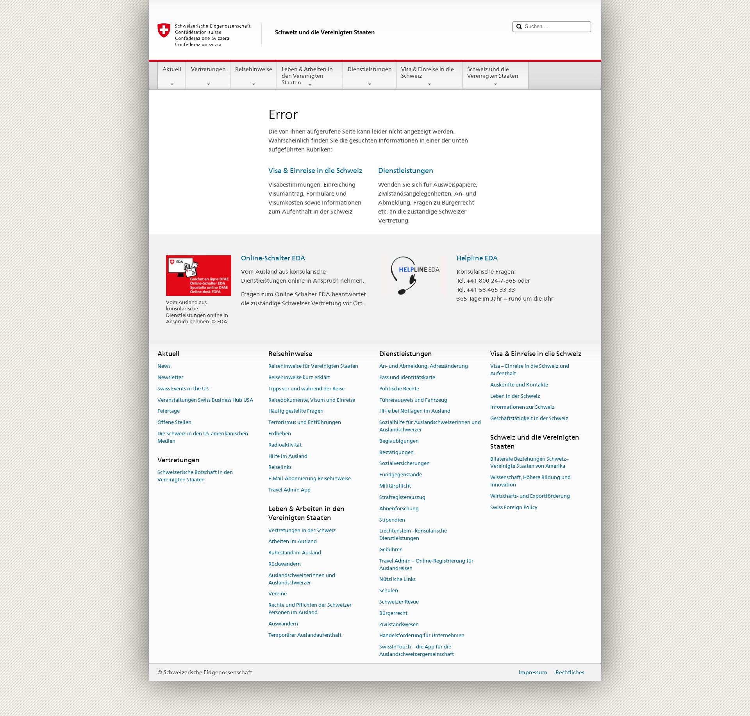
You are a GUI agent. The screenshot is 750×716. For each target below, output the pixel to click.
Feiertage (168, 411)
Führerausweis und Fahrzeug (413, 400)
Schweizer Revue (399, 602)
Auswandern (283, 624)
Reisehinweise (253, 69)
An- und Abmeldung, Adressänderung (423, 366)
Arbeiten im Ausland (292, 542)
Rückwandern (284, 564)
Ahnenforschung (399, 508)
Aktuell (171, 69)
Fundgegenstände (400, 475)
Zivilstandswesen (399, 624)
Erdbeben (279, 433)
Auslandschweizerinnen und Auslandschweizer (301, 579)
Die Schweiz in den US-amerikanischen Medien (202, 437)
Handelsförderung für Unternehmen (421, 636)
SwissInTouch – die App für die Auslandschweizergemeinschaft (416, 650)
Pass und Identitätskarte (407, 377)
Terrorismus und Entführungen (304, 422)
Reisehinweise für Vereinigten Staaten (313, 366)
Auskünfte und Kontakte (519, 385)
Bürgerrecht (393, 613)
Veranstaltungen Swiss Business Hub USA (205, 400)
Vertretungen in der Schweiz (302, 530)
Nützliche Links (397, 579)
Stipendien (392, 520)
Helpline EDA (477, 258)
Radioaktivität (285, 445)
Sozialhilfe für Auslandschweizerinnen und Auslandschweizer (430, 426)
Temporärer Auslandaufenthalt (304, 635)
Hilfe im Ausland (287, 456)
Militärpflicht (395, 486)
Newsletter (170, 377)
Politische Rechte (399, 389)
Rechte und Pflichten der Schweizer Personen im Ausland (310, 608)
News (163, 366)
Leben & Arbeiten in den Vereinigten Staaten (307, 75)
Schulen (388, 590)
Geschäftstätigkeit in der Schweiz (529, 418)
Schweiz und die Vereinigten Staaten (492, 72)
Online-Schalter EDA (273, 258)
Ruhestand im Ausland (294, 553)
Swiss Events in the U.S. (184, 389)
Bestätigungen (396, 452)
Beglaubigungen (399, 441)
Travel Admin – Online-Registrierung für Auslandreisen (426, 564)
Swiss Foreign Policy (513, 507)
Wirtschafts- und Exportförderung (530, 496)
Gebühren (391, 549)
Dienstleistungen (370, 69)
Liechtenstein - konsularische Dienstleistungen (413, 534)
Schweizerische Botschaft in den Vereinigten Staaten (195, 476)
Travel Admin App (289, 490)
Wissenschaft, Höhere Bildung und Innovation (530, 481)
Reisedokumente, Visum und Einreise (311, 400)
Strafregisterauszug (402, 497)
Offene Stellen (174, 422)
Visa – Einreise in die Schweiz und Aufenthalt (529, 369)
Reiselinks (279, 467)
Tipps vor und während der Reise (306, 389)
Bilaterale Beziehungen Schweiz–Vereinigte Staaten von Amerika (529, 462)
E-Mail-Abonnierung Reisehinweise (309, 479)
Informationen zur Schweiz (522, 407)
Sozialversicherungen (404, 464)
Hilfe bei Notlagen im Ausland (414, 411)
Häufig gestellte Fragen (295, 411)
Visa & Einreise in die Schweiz (427, 72)
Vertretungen (208, 69)
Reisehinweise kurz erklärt (299, 377)
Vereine (277, 594)
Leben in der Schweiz (515, 396)
